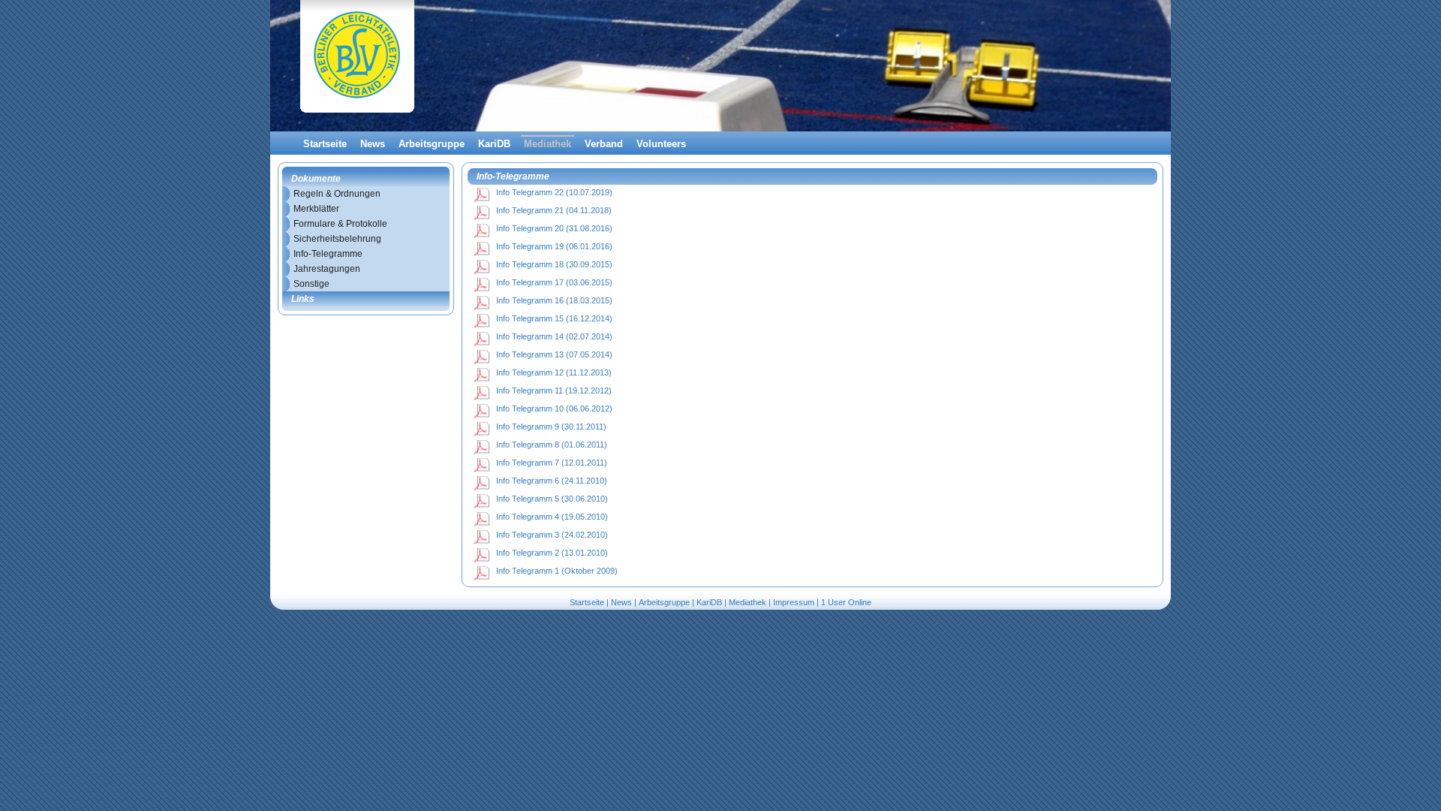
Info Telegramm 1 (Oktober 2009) (557, 570)
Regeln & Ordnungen (337, 193)
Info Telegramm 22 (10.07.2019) (554, 192)
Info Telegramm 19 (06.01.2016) (554, 246)
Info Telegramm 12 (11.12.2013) (554, 372)
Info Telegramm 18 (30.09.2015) (554, 264)
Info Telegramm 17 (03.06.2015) (554, 282)
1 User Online (846, 602)
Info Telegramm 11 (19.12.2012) (554, 390)
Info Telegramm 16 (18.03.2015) (554, 300)
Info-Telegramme (328, 254)
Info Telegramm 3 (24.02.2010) (552, 534)
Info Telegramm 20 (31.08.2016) (554, 228)
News (372, 143)
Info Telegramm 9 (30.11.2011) (551, 426)
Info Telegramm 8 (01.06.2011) (551, 444)
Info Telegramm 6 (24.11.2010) (551, 480)
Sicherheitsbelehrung (337, 239)
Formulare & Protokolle (340, 224)
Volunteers (661, 143)
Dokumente (316, 178)
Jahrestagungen (326, 269)
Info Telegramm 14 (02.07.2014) (554, 336)
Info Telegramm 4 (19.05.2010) (552, 516)
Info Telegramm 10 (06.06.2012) (554, 408)
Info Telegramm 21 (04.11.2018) (554, 210)
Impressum (793, 602)
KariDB (494, 143)
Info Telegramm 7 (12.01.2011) (551, 462)
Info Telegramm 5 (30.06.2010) (552, 498)
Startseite (325, 143)
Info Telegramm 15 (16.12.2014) (554, 318)
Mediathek (547, 143)
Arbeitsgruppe (432, 143)
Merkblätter (316, 209)
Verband (604, 143)
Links (302, 298)
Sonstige (311, 284)
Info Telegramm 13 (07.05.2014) (554, 354)
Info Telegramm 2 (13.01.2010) (552, 552)
